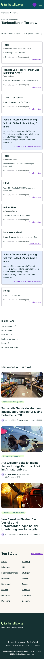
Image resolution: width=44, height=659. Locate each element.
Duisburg (5, 601)
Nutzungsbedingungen (15, 645)
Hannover (5, 595)
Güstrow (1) (6, 335)
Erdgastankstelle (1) (33, 33)
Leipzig (25, 578)
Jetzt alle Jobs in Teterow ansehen (27, 146)
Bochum (26, 601)
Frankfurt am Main (9, 573)
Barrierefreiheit (32, 642)
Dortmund (6, 584)
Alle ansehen (37, 553)
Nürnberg (26, 595)
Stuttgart (26, 573)
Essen (25, 584)
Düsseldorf (6, 578)
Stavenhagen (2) (8, 326)
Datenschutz (20, 642)
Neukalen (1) (6, 330)
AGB (27, 645)
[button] (34, 5)
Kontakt (10, 642)
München (5, 567)
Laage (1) (5, 343)
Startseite (5, 13)
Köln (24, 567)
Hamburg (26, 561)
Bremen (4, 589)
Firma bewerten (35, 59)
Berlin (4, 561)
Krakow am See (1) (9, 339)
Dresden (26, 589)
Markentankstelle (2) (10, 33)
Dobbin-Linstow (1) (9, 347)
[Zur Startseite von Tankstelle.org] (12, 4)
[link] (22, 53)
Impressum (35, 645)
